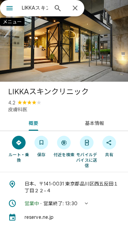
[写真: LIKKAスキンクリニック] (64, 41)
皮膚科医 (17, 110)
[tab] (32, 122)
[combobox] (35, 8)
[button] (64, 203)
